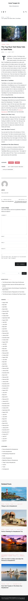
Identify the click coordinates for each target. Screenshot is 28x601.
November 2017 (5, 432)
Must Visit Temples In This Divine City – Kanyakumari (12, 587)
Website (3, 248)
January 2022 (5, 370)
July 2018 (4, 414)
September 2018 (6, 410)
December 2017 (5, 429)
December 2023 (5, 337)
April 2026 (4, 306)
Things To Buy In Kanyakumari (8, 462)
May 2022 (4, 361)
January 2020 (5, 381)
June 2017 (4, 438)
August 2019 (5, 390)
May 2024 (4, 326)
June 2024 (4, 324)
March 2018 (4, 423)
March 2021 (4, 375)
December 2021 (5, 372)
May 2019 (4, 394)
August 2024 (5, 320)
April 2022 (4, 364)
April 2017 (4, 440)
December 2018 (5, 403)
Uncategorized (5, 469)
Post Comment (21, 264)
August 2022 (5, 357)
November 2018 (5, 405)
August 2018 (5, 412)
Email (3, 242)
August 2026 (5, 302)
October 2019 (5, 388)
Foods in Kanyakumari (7, 451)
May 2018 (4, 418)
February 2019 (5, 399)
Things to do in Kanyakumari (7, 200)
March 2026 (4, 309)
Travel (7, 44)
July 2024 (4, 322)
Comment (4, 215)
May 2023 (4, 348)
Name (3, 236)
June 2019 (4, 392)
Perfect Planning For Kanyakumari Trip (12, 531)
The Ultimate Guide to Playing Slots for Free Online (13, 291)
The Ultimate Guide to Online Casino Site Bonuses (13, 282)
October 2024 (5, 315)
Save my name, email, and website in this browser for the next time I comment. (13, 257)
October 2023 (5, 339)
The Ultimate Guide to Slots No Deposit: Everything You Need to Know (14, 289)
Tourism (3, 44)
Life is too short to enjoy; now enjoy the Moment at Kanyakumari (12, 560)
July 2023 (4, 344)
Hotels (3, 455)
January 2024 (5, 335)
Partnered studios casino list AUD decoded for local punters (13, 285)
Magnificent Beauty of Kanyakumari (10, 460)
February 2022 (5, 368)
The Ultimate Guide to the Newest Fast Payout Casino (14, 294)
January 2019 (5, 401)
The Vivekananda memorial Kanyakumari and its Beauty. (20, 201)
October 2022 (5, 355)
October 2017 (5, 434)
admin (2, 52)
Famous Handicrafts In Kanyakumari (10, 449)
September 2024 (6, 317)
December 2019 (5, 383)
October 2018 (5, 407)
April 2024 (4, 328)
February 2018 (5, 425)
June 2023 (4, 346)
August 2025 (5, 313)
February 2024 (5, 333)
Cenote (6, 598)
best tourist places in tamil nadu (15, 166)
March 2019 (4, 396)
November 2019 (5, 385)
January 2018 (5, 427)
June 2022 (4, 359)
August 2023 (5, 342)
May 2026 (4, 304)
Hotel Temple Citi (14, 3)
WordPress (22, 598)
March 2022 (4, 366)
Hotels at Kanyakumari (8, 169)
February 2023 (5, 353)
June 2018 (4, 416)
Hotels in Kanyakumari (7, 458)
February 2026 (5, 311)
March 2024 (4, 331)
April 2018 (4, 421)
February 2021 (5, 377)
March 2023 (4, 350)
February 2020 (5, 379)
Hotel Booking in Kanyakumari (8, 453)
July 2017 (4, 436)
